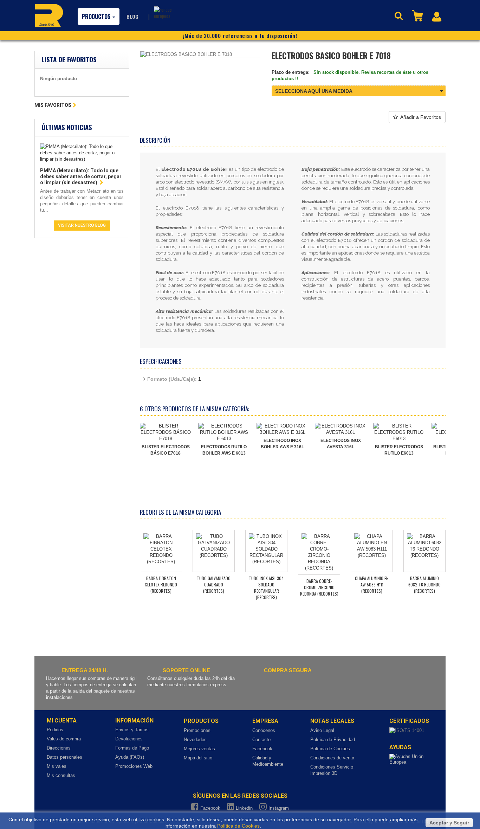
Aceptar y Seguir (449, 822)
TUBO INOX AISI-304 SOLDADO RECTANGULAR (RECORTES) (266, 587)
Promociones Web (134, 766)
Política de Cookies (330, 748)
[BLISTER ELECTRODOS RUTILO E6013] (398, 432)
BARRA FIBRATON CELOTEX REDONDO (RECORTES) (161, 584)
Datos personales (64, 757)
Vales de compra (64, 738)
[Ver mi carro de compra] (418, 15)
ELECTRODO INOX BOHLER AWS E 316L (282, 443)
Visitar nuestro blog (82, 225)
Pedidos (55, 729)
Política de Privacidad (332, 739)
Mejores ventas (199, 748)
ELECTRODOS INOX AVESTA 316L (340, 443)
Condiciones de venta (332, 757)
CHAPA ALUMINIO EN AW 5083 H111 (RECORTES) (372, 584)
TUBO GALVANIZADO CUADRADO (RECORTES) (214, 584)
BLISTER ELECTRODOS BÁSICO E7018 (166, 450)
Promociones (197, 730)
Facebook (262, 748)
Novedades (195, 739)
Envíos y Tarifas (132, 729)
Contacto (261, 739)
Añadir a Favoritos (420, 117)
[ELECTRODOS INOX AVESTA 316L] (340, 429)
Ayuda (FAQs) (129, 757)
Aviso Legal (322, 730)
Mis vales (56, 766)
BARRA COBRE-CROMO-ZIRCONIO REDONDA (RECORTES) (319, 587)
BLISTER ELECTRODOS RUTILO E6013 (399, 450)
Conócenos (263, 730)
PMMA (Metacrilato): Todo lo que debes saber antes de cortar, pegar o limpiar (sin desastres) (81, 176)
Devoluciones (129, 738)
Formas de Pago (132, 748)
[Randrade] (49, 15)
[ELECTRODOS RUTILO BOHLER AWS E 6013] (223, 432)
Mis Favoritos (52, 105)
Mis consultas (61, 775)
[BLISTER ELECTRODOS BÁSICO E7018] (165, 432)
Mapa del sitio (198, 757)
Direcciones (59, 748)
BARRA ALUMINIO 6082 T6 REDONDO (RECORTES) (424, 584)
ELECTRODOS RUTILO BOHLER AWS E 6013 (224, 450)
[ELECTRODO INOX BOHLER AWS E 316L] (282, 429)
